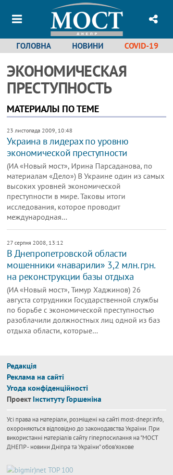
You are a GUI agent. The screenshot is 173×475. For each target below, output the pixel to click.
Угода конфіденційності (47, 388)
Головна (33, 45)
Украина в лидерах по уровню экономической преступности (67, 147)
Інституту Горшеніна (67, 399)
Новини (87, 45)
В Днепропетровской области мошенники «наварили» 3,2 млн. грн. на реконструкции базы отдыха (80, 265)
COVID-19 (141, 45)
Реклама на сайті (35, 377)
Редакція (22, 365)
